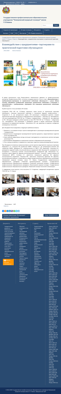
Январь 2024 (52, 286)
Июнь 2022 (52, 322)
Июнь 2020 (52, 372)
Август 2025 (52, 246)
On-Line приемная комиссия (22, 263)
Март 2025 (51, 254)
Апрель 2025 (52, 253)
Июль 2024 (52, 274)
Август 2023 (52, 299)
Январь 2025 (52, 259)
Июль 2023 (52, 301)
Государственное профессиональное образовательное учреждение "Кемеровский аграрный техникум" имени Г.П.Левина (25, 20)
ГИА (35, 231)
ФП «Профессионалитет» (35, 33)
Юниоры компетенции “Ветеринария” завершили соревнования (14, 216)
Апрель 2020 (52, 376)
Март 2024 (51, 281)
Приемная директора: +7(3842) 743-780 (14, 2)
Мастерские (23, 33)
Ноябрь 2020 (52, 361)
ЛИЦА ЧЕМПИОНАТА (51, 215)
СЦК (11, 33)
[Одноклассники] (5, 211)
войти (22, 4)
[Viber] (12, 211)
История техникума (26, 30)
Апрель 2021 (52, 349)
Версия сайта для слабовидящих (7, 262)
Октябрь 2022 (52, 316)
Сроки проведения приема (22, 246)
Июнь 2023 (52, 303)
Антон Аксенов (16, 50)
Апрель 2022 (52, 326)
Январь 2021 (52, 356)
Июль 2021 (52, 344)
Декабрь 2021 (52, 334)
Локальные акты (9, 229)
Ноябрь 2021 (52, 336)
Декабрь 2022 (52, 312)
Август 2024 (52, 273)
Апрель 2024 (52, 279)
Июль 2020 (52, 371)
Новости (15, 39)
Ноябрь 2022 (52, 314)
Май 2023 (51, 304)
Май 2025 (51, 251)
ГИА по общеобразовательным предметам (40, 239)
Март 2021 (51, 351)
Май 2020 (51, 374)
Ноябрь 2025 (52, 238)
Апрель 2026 (52, 226)
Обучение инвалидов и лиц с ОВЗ (23, 228)
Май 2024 (51, 278)
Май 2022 (51, 324)
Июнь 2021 (52, 346)
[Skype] (16, 211)
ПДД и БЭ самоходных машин (37, 264)
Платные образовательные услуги (9, 251)
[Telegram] (19, 211)
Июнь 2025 (52, 249)
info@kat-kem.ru (32, 2)
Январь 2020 (52, 382)
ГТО (35, 229)
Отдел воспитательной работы (38, 244)
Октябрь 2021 (52, 337)
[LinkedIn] (10, 211)
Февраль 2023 (52, 309)
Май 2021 (51, 347)
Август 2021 (52, 342)
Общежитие (22, 276)
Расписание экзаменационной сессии (38, 234)
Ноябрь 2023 (52, 291)
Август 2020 (52, 369)
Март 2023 (51, 307)
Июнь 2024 (52, 276)
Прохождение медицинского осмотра (23, 254)
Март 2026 (51, 228)
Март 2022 (51, 327)
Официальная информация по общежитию (9, 236)
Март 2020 (51, 377)
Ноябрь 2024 (52, 264)
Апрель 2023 (52, 306)
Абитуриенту (37, 30)
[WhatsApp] (14, 211)
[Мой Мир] (7, 211)
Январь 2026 (52, 233)
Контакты (5, 33)
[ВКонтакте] (3, 211)
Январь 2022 (52, 332)
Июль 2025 (52, 248)
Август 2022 (52, 321)
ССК (16, 33)
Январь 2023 (52, 311)
